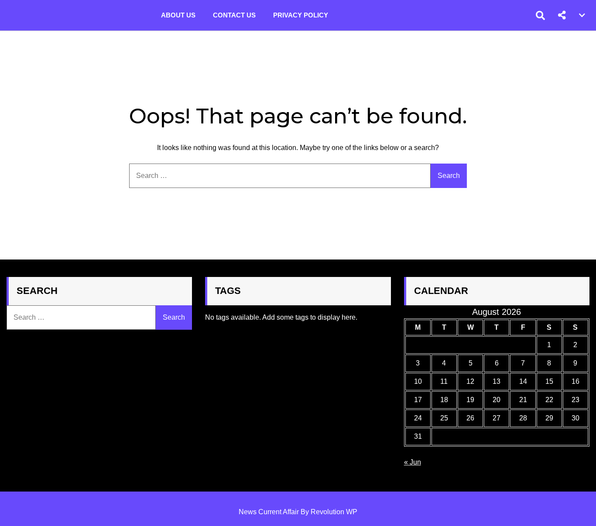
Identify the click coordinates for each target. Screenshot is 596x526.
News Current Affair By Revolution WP (298, 512)
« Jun (412, 462)
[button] (562, 15)
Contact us (234, 15)
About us (178, 15)
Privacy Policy (300, 15)
